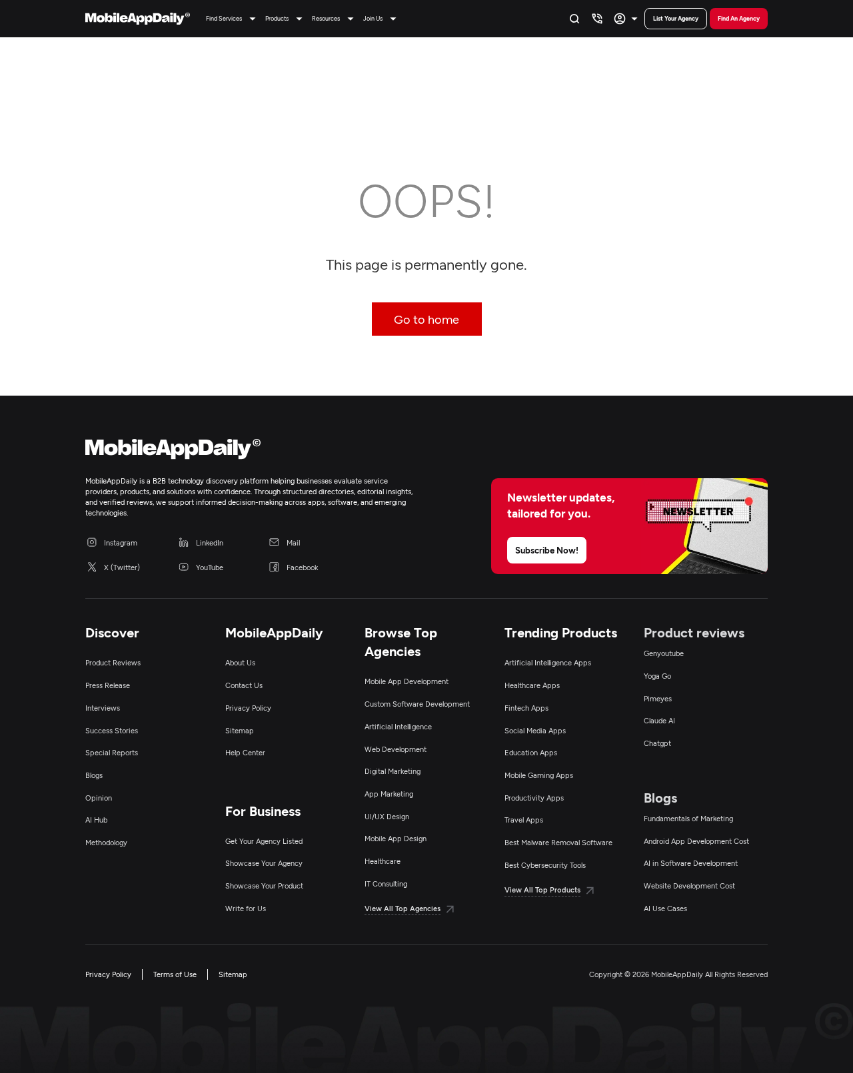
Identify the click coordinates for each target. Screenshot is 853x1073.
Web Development (395, 749)
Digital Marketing (393, 771)
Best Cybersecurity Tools (545, 865)
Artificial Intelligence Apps (547, 662)
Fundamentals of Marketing (688, 818)
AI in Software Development (691, 863)
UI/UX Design (387, 816)
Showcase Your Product (264, 885)
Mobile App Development (406, 681)
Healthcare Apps (532, 685)
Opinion (98, 797)
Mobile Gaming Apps (538, 775)
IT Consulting (386, 883)
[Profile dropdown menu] (627, 18)
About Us (240, 662)
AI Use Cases (665, 908)
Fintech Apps (526, 707)
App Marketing (389, 793)
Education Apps (530, 752)
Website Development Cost (689, 885)
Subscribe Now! (546, 550)
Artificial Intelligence (398, 726)
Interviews (102, 707)
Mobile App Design (395, 838)
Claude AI (659, 720)
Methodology (106, 842)
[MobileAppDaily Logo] (137, 19)
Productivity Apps (534, 797)
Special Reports (111, 752)
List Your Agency (675, 18)
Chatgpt (657, 743)
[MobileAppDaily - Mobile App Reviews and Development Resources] (249, 452)
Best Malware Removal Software (558, 842)
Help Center (245, 752)
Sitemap (239, 730)
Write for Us (245, 908)
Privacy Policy (248, 707)
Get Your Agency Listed (264, 841)
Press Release (107, 685)
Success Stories (111, 730)
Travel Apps (523, 819)
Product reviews (694, 632)
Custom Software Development (417, 703)
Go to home (426, 319)
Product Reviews (113, 662)
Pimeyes (658, 698)
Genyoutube (664, 653)
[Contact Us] (597, 18)
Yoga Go (657, 675)
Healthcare (383, 861)
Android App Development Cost (696, 841)
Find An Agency (739, 18)
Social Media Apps (535, 730)
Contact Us (244, 685)
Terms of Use (175, 974)
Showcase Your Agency (264, 863)
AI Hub (96, 819)
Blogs (94, 775)
